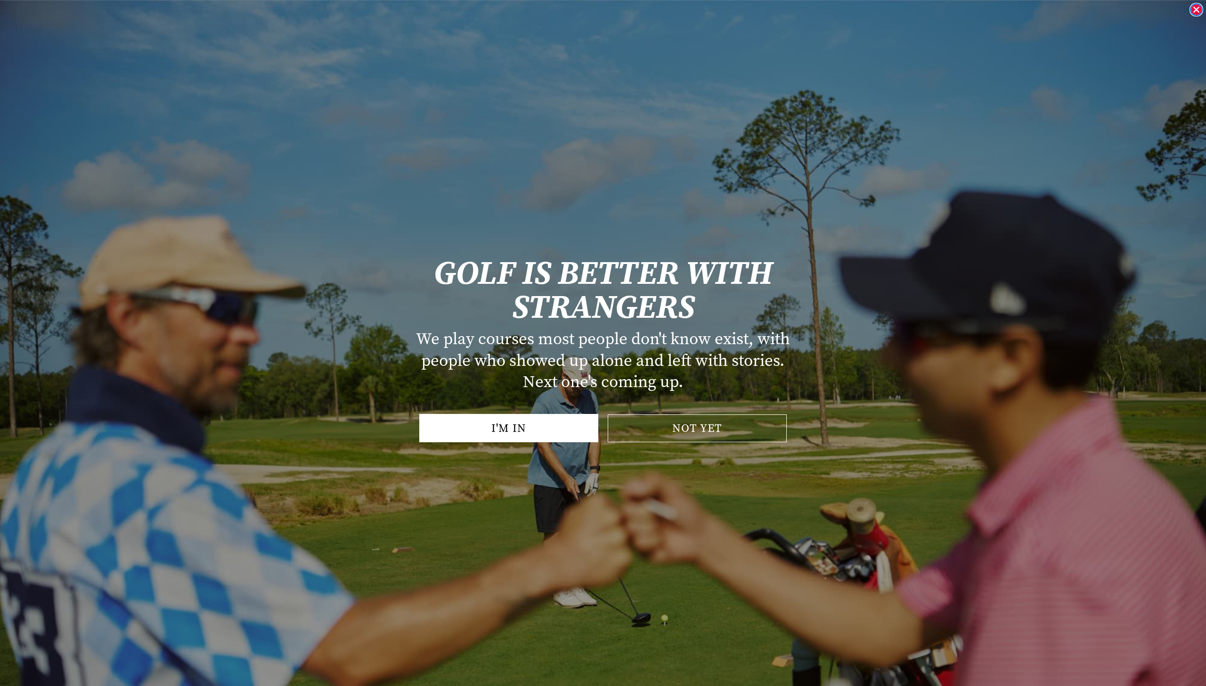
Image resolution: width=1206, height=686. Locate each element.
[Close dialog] (1196, 10)
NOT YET (697, 428)
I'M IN (508, 428)
